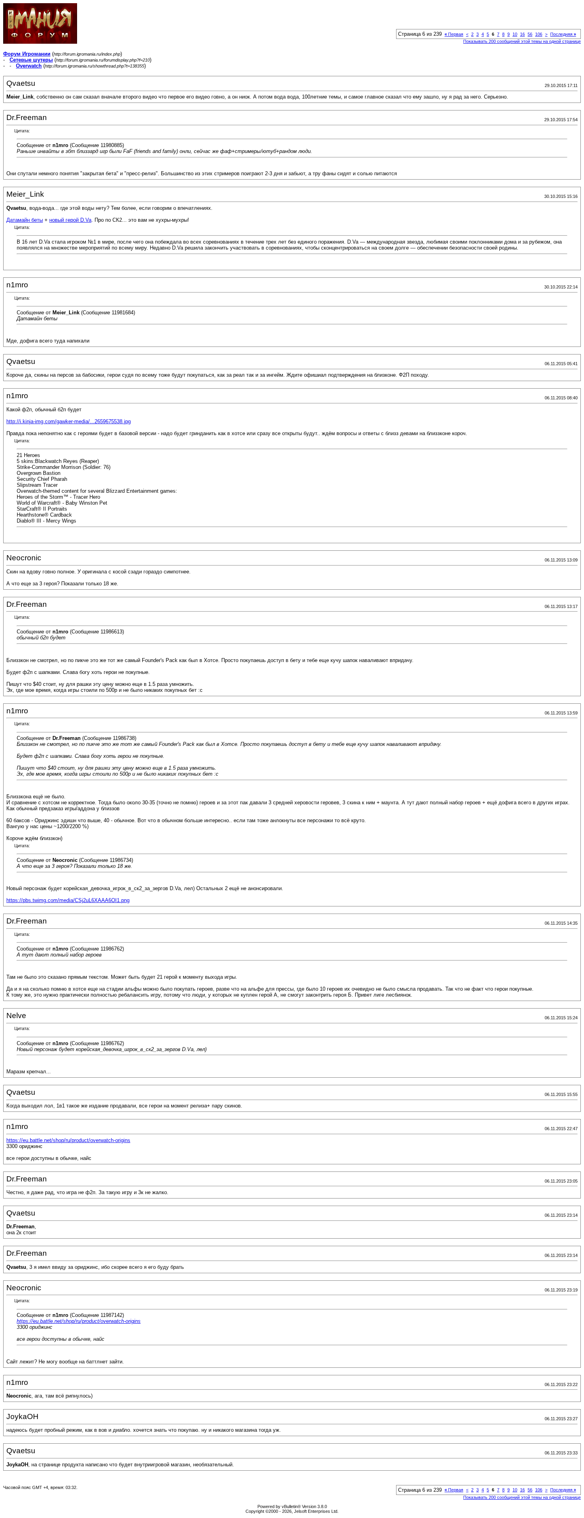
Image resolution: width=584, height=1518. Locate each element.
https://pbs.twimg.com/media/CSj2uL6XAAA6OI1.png (68, 900)
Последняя (563, 34)
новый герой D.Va (70, 220)
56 (530, 34)
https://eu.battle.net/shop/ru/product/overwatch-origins (68, 1140)
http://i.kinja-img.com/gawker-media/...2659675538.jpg (68, 421)
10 (514, 34)
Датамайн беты (24, 220)
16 (522, 34)
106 (538, 34)
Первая (454, 34)
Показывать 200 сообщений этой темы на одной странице (522, 41)
